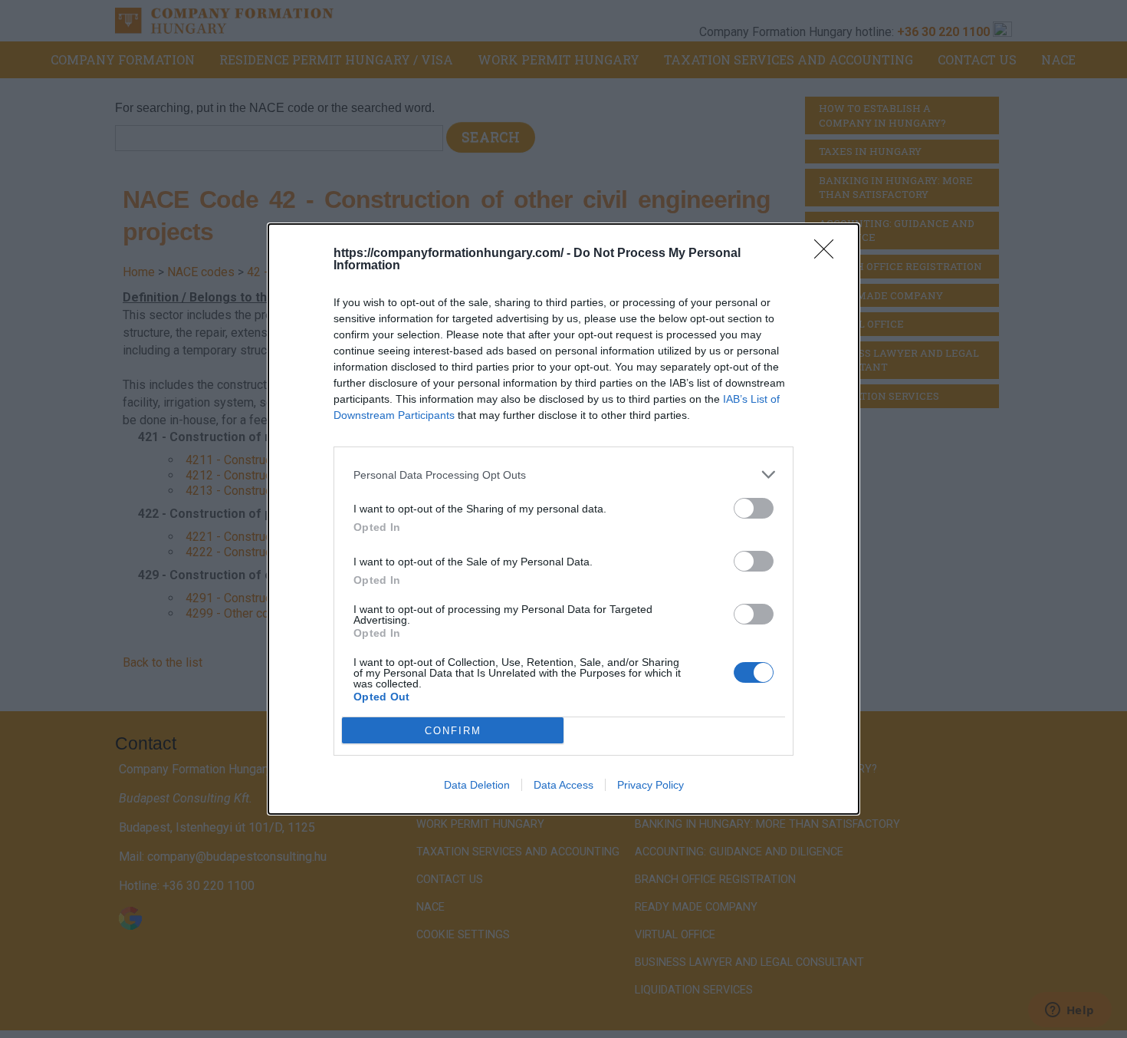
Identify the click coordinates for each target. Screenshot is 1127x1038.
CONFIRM (453, 730)
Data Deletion (477, 785)
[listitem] (563, 474)
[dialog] (563, 519)
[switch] (754, 508)
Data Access (563, 785)
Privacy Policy (650, 785)
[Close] (828, 254)
